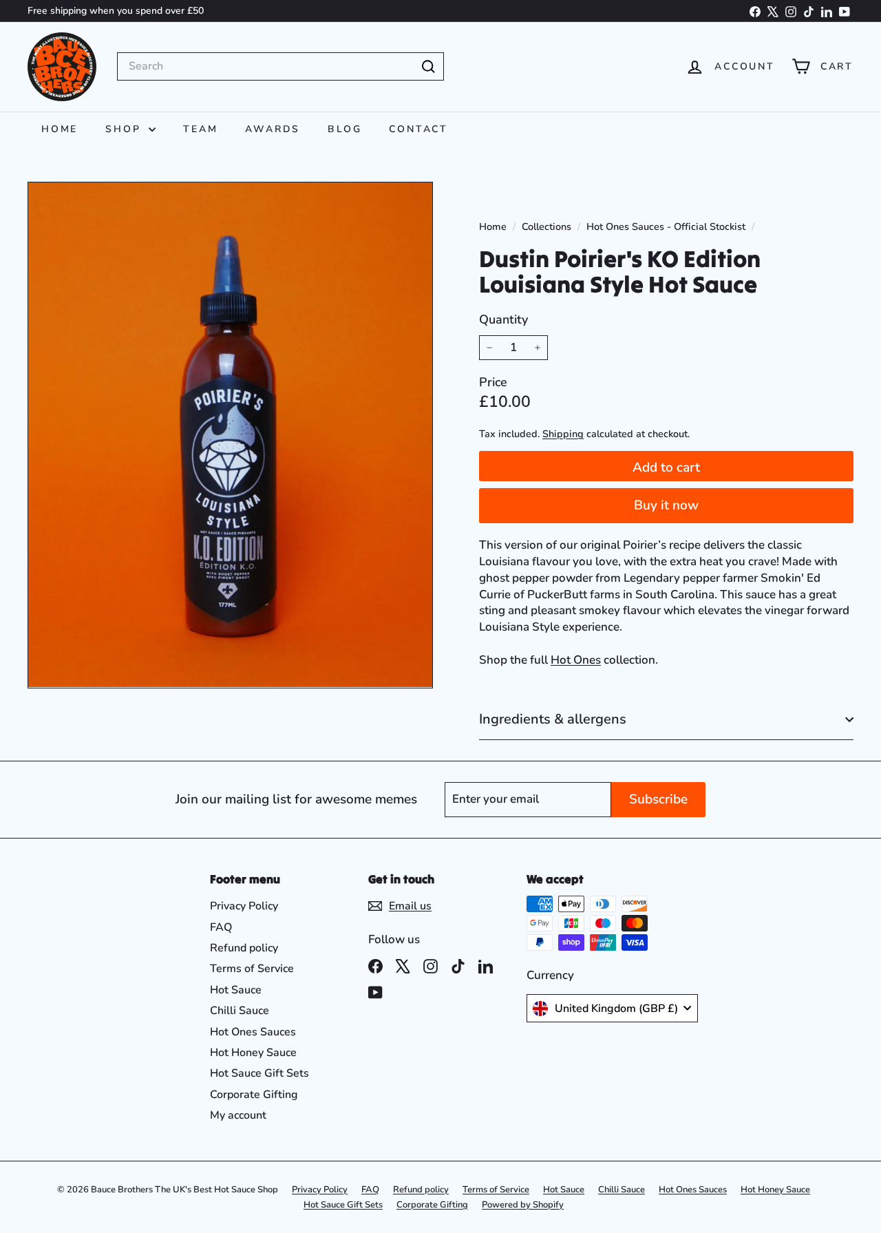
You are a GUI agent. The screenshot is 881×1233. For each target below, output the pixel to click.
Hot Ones (576, 660)
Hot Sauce (236, 990)
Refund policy (244, 948)
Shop (125, 129)
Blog (344, 129)
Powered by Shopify (523, 1205)
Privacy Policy (244, 906)
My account (238, 1115)
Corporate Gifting (254, 1094)
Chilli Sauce (239, 1010)
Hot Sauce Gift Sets (259, 1073)
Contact (418, 129)
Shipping (563, 434)
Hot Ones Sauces (253, 1032)
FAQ (221, 927)
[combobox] (280, 66)
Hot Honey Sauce (253, 1052)
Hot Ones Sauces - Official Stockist (665, 226)
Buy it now (666, 505)
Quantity (503, 319)
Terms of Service (252, 968)
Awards (272, 129)
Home (59, 129)
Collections (548, 226)
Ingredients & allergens (552, 719)
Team (200, 129)
